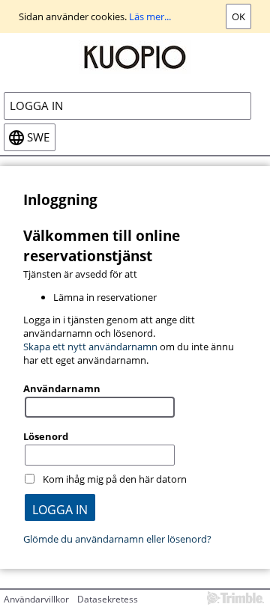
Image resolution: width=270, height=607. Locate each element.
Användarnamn (61, 388)
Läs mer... (150, 16)
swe (38, 137)
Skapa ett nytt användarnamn (90, 346)
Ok (238, 16)
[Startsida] (135, 56)
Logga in (36, 106)
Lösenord (45, 436)
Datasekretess (107, 599)
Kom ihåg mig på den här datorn (115, 479)
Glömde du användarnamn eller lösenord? (117, 539)
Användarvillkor (36, 599)
